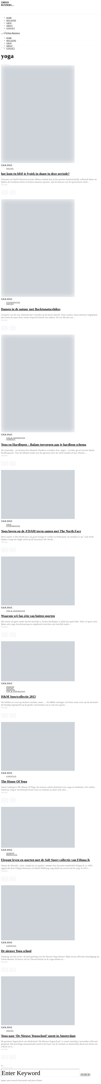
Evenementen (13, 302)
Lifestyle (11, 776)
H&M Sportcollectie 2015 (18, 696)
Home (9, 18)
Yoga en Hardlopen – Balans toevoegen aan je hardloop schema (43, 444)
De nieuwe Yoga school (16, 951)
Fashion (10, 687)
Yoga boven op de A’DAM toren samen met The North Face (41, 531)
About (9, 26)
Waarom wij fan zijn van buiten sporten (28, 616)
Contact (10, 28)
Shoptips (10, 690)
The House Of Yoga (14, 781)
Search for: (7, 1068)
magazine (11, 20)
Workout (11, 439)
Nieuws (10, 168)
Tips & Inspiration (15, 438)
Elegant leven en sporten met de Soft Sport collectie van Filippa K (45, 860)
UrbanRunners (6, 3)
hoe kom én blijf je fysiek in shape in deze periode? (35, 173)
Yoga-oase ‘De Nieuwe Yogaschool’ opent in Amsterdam (38, 1036)
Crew (9, 23)
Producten (11, 855)
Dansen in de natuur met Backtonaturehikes (30, 309)
